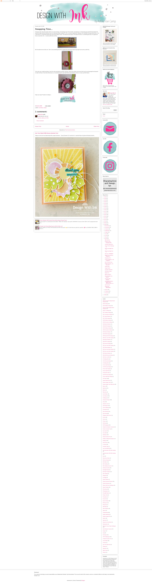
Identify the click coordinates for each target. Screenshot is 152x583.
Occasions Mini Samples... (108, 279)
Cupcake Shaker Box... (109, 244)
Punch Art (104, 498)
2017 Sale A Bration (106, 316)
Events (104, 417)
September (107, 230)
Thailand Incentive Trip (107, 538)
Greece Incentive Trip (107, 428)
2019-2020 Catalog (106, 333)
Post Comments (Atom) (70, 129)
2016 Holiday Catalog (107, 305)
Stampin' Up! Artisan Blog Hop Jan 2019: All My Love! (51, 226)
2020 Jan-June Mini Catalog (108, 337)
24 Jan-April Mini (106, 364)
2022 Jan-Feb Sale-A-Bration (108, 349)
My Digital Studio (106, 469)
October (106, 228)
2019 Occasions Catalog (107, 329)
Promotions (105, 496)
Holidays (104, 440)
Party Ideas (105, 489)
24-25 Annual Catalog (107, 366)
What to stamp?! (108, 274)
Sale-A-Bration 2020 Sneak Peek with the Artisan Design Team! (53, 220)
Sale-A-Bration (105, 508)
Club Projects (105, 405)
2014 (105, 216)
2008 (105, 294)
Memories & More (106, 458)
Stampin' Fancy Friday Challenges (109, 526)
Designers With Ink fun (107, 415)
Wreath (104, 552)
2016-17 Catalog (106, 310)
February (107, 291)
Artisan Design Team (107, 382)
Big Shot (104, 388)
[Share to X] (47, 106)
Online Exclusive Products (108, 481)
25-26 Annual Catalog (107, 374)
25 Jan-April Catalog (106, 368)
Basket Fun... (107, 272)
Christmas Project (106, 399)
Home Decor (105, 442)
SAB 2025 (105, 506)
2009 (105, 224)
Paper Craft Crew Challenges (108, 485)
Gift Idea (104, 423)
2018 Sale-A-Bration (106, 324)
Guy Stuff (104, 432)
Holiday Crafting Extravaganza (108, 438)
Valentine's (105, 548)
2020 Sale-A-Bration (106, 339)
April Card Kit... (108, 284)
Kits (103, 456)
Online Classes (105, 479)
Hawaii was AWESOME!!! (108, 287)
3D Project (105, 378)
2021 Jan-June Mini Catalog (108, 345)
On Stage (104, 477)
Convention (105, 409)
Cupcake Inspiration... (109, 269)
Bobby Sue (40, 114)
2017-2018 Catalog (106, 318)
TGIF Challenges (106, 536)
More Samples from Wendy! (108, 277)
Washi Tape (105, 550)
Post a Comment (40, 120)
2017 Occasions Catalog (107, 314)
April (106, 238)
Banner (104, 386)
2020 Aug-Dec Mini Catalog (108, 335)
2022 (105, 203)
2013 (105, 217)
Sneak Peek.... (107, 266)
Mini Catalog (105, 463)
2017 (105, 211)
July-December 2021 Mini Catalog (109, 450)
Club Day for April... (108, 271)
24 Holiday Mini (106, 362)
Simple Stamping (106, 514)
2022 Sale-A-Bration (106, 353)
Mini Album (105, 461)
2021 (105, 204)
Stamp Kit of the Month (107, 522)
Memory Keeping (106, 460)
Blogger (83, 580)
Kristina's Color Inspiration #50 (108, 242)
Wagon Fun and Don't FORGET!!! (109, 256)
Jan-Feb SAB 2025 (106, 448)
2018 (105, 209)
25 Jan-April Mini (106, 370)
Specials (104, 520)
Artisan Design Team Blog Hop (108, 384)
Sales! (104, 510)
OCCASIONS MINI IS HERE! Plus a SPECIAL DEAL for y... (109, 282)
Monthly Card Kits (106, 467)
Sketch (104, 518)
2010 (105, 222)
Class (104, 401)
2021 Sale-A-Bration (106, 347)
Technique (105, 534)
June (106, 235)
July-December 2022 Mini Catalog (109, 453)
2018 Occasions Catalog (107, 322)
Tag (103, 532)
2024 (105, 200)
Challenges (105, 397)
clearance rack (105, 403)
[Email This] (45, 106)
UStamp (104, 546)
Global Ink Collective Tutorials (108, 426)
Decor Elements (106, 411)
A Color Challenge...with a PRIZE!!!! (109, 260)
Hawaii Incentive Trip (107, 436)
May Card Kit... (107, 240)
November (107, 227)
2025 (105, 198)
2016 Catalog (105, 303)
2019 (105, 208)
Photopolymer (105, 491)
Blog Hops (105, 392)
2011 (105, 221)
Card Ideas (40, 107)
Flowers (104, 421)
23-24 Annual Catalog (107, 360)
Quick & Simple (106, 500)
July (106, 233)
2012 (105, 219)
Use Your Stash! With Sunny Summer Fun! (46, 133)
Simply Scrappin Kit (106, 516)
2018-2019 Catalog (106, 326)
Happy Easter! (107, 268)
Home (67, 126)
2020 (105, 206)
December (107, 225)
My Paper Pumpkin (106, 471)
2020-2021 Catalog (106, 341)
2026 (105, 196)
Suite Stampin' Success (107, 528)
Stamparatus (105, 524)
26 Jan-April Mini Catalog (107, 376)
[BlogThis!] (46, 106)
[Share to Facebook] (49, 106)
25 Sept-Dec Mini (106, 372)
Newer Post (38, 126)
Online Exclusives (106, 483)
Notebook (104, 475)
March (106, 289)
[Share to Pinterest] (50, 106)
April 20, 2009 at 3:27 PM (43, 118)
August (106, 232)
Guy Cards (105, 430)
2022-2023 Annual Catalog (108, 355)
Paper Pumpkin (106, 487)
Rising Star (105, 504)
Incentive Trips (105, 446)
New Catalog (105, 473)
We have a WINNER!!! (109, 253)
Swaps (45, 107)
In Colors (104, 444)
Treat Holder (105, 540)
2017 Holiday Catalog (107, 312)
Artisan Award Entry (106, 380)
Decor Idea (105, 413)
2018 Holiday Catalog (107, 320)
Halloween (105, 434)
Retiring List (105, 502)
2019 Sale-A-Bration (106, 331)
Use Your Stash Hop (106, 544)
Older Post (96, 126)
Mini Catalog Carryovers (107, 465)
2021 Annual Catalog (107, 343)
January (106, 292)
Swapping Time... (108, 257)
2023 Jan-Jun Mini (106, 357)
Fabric (104, 419)
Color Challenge (106, 407)
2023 (105, 201)
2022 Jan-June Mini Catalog (108, 351)
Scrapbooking (105, 512)
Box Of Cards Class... (109, 262)
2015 (105, 214)
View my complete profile (107, 104)
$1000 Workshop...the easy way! (109, 264)
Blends (104, 390)
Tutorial (104, 542)
